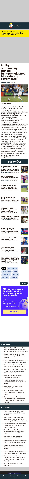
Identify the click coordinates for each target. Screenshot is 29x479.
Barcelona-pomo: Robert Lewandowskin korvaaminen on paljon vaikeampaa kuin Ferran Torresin (10, 259)
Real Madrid (5, 277)
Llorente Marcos (6, 274)
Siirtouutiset (14, 277)
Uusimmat (6, 344)
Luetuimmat (7, 407)
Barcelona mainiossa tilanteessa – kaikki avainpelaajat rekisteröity (10, 199)
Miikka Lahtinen (5, 82)
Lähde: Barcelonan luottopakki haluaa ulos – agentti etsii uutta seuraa (9, 177)
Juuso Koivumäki (5, 172)
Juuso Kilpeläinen (6, 190)
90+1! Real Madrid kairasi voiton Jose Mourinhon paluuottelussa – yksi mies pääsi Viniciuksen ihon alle (10, 169)
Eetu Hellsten (4, 180)
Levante (15, 271)
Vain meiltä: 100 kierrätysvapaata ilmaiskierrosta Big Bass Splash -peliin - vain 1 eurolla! (13, 33)
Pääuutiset (15, 274)
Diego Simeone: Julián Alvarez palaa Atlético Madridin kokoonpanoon (9, 187)
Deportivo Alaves (6, 271)
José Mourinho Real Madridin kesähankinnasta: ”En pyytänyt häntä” (10, 249)
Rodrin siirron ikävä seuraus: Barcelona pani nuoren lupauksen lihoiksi (9, 230)
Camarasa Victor (12, 268)
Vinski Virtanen (5, 241)
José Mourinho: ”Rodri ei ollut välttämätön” (9, 238)
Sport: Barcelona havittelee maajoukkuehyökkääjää (10, 217)
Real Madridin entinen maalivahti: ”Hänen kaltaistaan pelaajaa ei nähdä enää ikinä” (9, 209)
